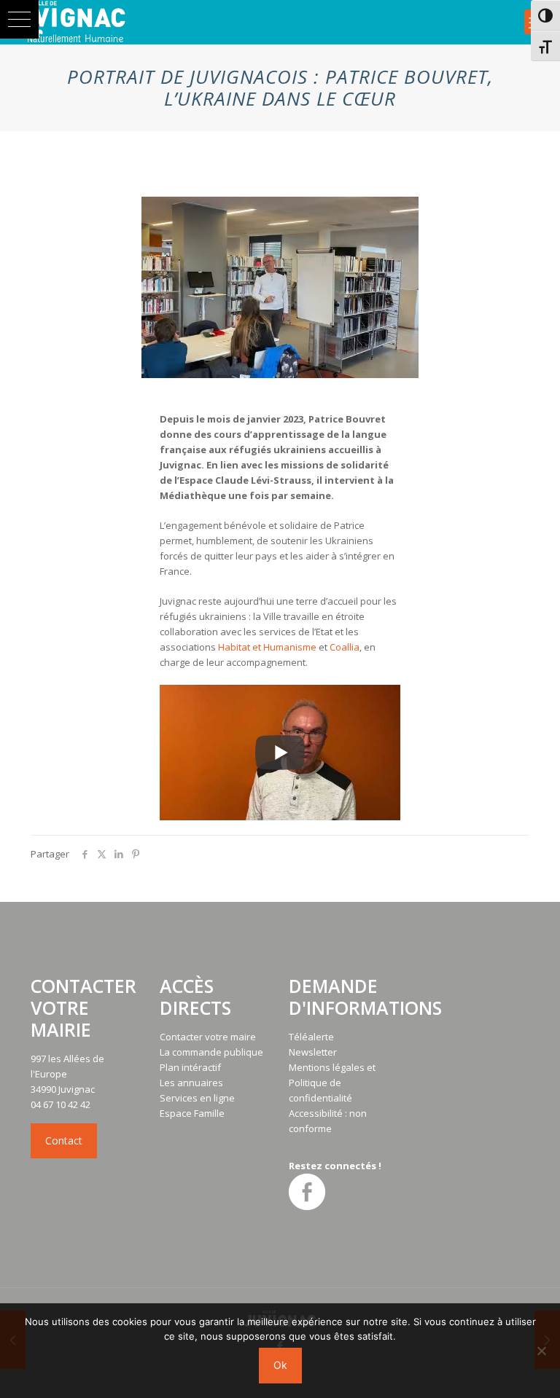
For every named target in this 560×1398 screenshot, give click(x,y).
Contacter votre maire (208, 1036)
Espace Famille (192, 1113)
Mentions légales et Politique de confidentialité (332, 1082)
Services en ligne (197, 1097)
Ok (280, 1365)
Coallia (344, 646)
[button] (19, 19)
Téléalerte (311, 1036)
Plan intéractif (190, 1067)
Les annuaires (191, 1082)
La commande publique (211, 1052)
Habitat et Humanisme (267, 646)
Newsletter (313, 1052)
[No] (541, 1350)
